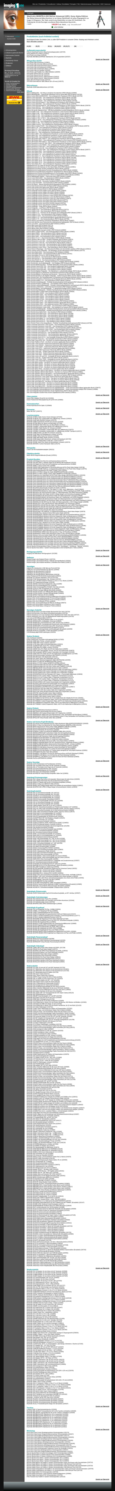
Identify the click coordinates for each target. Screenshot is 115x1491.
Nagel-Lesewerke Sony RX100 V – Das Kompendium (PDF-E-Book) (48, 335)
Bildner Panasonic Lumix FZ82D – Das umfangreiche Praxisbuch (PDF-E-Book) (51, 145)
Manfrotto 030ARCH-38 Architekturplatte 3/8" (40, 797)
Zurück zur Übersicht (102, 59)
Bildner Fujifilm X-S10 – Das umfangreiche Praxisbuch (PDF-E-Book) (48, 115)
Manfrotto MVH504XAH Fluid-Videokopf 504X (41, 958)
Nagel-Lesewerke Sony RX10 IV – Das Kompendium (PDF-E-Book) (47, 332)
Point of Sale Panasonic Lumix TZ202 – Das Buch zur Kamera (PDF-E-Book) (50, 380)
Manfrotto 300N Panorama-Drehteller (38, 821)
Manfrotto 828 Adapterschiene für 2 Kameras (40, 1164)
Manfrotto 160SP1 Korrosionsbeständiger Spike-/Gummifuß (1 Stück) (48, 1049)
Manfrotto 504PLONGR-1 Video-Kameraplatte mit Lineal (44, 856)
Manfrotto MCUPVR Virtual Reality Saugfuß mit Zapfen (43, 488)
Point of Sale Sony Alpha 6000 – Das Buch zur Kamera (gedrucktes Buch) (49, 383)
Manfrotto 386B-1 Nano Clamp (36, 1381)
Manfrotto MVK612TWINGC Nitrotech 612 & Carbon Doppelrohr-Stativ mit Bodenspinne (53, 525)
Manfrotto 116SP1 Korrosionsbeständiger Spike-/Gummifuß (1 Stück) (48, 1013)
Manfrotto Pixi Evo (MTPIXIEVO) (36, 758)
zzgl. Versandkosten (74, 24)
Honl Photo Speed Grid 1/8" (35, 75)
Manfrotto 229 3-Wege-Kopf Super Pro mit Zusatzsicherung (45, 781)
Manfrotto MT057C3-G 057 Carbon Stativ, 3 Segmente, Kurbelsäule (47, 677)
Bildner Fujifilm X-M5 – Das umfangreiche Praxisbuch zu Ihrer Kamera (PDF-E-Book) (53, 113)
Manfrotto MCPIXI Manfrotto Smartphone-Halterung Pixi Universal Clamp (49, 868)
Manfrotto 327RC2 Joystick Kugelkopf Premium (41, 917)
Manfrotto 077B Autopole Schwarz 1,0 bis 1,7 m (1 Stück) (44, 1329)
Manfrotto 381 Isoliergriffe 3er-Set (37, 1128)
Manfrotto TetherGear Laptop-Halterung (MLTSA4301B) (44, 1259)
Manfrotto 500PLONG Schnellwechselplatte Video (42, 849)
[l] (51, 46)
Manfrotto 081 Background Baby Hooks (39, 1331)
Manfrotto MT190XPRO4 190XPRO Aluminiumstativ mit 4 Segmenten (48, 687)
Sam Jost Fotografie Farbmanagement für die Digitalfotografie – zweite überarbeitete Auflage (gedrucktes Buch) (61, 388)
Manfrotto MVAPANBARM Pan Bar (37, 881)
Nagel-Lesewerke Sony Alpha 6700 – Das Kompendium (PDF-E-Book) (48, 331)
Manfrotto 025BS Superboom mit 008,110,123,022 (42, 422)
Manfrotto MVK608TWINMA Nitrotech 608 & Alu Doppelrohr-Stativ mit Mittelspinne (52, 519)
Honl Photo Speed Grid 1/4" (35, 73)
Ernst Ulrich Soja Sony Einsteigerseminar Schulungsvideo (44, 1450)
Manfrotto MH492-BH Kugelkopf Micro (38, 922)
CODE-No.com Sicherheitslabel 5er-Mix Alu (40, 569)
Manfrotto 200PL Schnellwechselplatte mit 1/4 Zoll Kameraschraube (47, 810)
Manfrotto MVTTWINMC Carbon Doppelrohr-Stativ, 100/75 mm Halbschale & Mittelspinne (54, 704)
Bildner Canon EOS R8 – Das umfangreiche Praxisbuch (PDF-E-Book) (48, 108)
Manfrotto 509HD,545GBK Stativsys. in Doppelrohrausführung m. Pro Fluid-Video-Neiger (54, 469)
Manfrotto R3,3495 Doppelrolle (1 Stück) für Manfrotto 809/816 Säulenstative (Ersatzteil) (54, 1250)
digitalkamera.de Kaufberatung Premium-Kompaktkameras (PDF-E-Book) (49, 170)
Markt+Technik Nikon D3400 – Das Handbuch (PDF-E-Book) (45, 293)
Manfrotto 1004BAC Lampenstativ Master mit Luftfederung (44, 426)
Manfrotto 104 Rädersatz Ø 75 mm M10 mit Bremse (42, 1000)
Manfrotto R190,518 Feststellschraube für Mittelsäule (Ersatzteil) (46, 596)
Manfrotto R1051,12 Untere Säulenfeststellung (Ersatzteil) (44, 1235)
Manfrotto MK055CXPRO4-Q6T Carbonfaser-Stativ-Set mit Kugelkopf (48, 733)
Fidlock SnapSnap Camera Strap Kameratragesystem (43, 52)
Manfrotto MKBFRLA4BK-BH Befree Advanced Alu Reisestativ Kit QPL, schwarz (51, 744)
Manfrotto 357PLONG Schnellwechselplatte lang (42, 829)
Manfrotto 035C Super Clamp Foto (37, 975)
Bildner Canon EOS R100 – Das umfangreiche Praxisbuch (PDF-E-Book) (49, 101)
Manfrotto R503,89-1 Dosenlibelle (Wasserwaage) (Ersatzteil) (46, 886)
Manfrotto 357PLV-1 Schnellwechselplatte (39, 830)
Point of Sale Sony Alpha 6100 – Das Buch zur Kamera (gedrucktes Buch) (49, 384)
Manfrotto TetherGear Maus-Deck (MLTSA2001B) (42, 1261)
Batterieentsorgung (86, 4)
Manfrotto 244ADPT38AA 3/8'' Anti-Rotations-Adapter (43, 818)
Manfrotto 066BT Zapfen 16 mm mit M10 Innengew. (42, 1323)
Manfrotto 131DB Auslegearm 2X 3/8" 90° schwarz (42, 1030)
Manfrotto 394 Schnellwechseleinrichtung (39, 837)
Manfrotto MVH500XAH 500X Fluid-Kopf (39, 955)
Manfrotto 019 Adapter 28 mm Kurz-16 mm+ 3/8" (41, 1281)
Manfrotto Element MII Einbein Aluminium (39, 710)
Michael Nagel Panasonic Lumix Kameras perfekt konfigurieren (46, 1473)
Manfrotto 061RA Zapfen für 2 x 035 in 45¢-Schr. (41, 1322)
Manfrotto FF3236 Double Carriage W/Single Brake (42, 593)
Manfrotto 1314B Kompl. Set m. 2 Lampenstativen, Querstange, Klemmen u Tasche (52, 1344)
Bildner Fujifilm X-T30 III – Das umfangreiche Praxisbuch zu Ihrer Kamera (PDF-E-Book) (53, 119)
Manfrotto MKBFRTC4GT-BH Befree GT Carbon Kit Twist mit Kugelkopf (48, 749)
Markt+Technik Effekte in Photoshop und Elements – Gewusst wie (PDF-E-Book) (51, 274)
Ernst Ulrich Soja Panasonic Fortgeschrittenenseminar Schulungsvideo (48, 1447)
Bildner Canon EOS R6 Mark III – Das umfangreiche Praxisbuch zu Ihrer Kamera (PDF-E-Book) (56, 105)
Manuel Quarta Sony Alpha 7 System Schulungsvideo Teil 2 (45, 1459)
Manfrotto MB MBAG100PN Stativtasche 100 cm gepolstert (45, 1414)
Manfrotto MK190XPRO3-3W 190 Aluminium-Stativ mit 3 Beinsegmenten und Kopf (52, 496)
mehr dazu (20, 92)
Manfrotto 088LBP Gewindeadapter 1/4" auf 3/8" (41, 996)
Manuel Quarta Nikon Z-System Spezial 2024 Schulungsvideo (46, 1454)
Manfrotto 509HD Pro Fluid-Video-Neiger (39, 949)
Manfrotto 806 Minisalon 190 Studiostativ (39, 657)
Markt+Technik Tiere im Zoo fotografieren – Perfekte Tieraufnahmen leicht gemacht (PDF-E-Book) (56, 323)
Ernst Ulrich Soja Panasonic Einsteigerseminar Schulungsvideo (46, 1445)
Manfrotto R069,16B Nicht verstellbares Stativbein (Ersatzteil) (45, 1220)
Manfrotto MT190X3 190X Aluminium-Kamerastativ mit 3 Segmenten (48, 683)
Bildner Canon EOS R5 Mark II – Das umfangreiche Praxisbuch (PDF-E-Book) (50, 102)
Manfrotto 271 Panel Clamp (35, 1375)
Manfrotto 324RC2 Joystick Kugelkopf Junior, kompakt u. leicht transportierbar (50, 915)
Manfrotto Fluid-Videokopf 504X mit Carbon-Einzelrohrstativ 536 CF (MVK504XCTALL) (53, 480)
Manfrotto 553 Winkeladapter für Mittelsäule (40, 1147)
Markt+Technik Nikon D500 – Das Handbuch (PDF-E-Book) (45, 294)
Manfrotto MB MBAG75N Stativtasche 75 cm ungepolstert (44, 1420)
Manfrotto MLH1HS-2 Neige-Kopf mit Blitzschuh (41, 1191)
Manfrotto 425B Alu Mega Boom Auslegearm (40, 1136)
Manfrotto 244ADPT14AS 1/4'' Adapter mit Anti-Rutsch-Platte (45, 1098)
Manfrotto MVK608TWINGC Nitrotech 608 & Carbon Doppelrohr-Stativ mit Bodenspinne (53, 518)
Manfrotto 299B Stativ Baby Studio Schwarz (40, 437)
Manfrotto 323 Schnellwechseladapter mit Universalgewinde (45, 826)
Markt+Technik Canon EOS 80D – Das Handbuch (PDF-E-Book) (46, 269)
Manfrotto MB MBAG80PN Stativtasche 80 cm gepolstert (44, 1425)
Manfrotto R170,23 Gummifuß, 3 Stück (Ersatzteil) (42, 1243)
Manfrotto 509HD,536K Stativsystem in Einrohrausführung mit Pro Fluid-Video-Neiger (53, 467)
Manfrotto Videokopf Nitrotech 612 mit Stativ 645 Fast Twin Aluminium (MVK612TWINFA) (54, 543)
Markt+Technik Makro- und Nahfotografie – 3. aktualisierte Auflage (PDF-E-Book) (51, 288)
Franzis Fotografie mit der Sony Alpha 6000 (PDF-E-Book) (44, 200)
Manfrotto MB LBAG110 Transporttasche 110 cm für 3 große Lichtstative (48, 1411)
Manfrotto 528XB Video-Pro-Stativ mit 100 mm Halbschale (44, 649)
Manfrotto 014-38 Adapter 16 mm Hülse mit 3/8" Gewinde (44, 1273)
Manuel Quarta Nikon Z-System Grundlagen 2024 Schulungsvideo (47, 1453)
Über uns (35, 4)
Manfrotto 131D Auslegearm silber (37, 1029)
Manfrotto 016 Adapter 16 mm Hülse (38, 1279)
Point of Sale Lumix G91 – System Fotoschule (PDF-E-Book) (45, 351)
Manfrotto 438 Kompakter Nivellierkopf (38, 845)
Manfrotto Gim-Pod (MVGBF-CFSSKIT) (39, 1180)
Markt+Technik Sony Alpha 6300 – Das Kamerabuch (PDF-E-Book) (47, 315)
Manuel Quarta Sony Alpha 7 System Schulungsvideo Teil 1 (45, 1458)
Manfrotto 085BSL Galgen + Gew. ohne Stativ (41, 1334)
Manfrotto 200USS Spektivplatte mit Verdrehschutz (42, 816)
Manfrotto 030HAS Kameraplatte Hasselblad (40, 799)
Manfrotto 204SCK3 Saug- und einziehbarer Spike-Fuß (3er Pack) (47, 1076)
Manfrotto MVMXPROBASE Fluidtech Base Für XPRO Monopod (46, 1205)
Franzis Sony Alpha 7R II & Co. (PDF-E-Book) (41, 255)
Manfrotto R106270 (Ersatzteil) (36, 1240)
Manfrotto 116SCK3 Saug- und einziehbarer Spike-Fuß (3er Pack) (47, 1012)
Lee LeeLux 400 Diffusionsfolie (36, 618)
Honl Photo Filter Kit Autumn (35, 62)
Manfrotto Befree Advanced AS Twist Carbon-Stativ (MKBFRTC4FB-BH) (48, 726)
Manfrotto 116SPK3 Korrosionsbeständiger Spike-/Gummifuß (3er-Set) (48, 1015)
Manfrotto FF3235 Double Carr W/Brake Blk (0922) (42, 592)
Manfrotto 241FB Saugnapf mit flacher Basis (40, 1093)
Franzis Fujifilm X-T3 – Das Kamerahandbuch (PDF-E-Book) (45, 219)
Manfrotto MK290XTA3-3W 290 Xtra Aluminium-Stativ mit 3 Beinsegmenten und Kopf (52, 507)
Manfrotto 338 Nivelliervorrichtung (37, 827)
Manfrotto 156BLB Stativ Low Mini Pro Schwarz (41, 433)
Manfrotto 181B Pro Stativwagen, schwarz (39, 1062)
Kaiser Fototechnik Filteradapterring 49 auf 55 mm (42, 400)
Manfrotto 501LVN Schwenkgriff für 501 (39, 585)
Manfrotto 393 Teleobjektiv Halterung (38, 1130)
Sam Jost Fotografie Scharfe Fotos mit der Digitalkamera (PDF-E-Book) (48, 392)
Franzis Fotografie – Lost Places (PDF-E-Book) (41, 208)
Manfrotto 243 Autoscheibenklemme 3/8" (39, 768)
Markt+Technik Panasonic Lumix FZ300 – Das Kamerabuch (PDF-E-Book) (49, 306)
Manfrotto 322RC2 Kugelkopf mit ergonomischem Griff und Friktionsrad (48, 914)
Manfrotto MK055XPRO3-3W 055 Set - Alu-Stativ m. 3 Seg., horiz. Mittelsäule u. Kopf (52, 489)
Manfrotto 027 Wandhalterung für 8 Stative (40, 972)
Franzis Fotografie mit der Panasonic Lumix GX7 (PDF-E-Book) (46, 198)
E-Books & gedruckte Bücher (14, 53)
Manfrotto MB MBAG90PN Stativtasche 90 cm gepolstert (44, 1427)
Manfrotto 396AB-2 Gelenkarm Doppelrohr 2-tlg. (41, 584)
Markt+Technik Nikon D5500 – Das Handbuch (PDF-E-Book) (45, 296)
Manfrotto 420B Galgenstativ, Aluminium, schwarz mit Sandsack (46, 439)
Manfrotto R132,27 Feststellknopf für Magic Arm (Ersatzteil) (45, 1404)
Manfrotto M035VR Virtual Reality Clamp (39, 1182)
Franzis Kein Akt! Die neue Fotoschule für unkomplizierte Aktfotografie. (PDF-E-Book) (53, 222)
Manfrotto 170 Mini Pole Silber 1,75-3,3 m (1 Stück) (42, 1351)
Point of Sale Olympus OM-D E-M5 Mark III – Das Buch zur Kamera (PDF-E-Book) (51, 375)
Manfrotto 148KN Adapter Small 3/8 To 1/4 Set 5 (41, 805)
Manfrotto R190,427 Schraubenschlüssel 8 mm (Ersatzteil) (45, 1245)
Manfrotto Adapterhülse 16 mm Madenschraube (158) (43, 1175)
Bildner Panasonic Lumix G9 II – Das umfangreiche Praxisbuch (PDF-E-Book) (50, 146)
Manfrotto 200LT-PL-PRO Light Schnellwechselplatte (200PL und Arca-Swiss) (50, 808)
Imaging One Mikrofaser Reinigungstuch (39, 553)
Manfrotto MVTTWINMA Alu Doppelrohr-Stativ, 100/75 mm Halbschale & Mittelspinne (52, 702)
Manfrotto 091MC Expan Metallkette (38, 1339)
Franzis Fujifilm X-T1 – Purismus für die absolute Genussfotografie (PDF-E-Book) (51, 213)
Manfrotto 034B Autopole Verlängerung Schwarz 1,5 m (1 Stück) (46, 1301)
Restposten (9, 63)
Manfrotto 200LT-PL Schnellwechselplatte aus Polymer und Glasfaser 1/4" (49, 807)
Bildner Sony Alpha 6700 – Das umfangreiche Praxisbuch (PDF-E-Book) (49, 153)
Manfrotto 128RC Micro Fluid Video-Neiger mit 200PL (43, 947)
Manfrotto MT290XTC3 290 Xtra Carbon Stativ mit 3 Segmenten (46, 690)
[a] (28, 46)
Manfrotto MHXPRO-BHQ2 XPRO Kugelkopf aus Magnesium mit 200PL (49, 931)
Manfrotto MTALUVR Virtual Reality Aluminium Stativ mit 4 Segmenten (48, 691)
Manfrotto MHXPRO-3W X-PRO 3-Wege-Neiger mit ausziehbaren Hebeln (49, 787)
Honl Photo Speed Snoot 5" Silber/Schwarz (40, 76)
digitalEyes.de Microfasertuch (36, 571)
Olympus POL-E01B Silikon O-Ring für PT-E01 (41, 606)
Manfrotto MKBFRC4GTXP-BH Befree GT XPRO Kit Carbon (45, 739)
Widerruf (7, 77)
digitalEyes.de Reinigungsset (36, 573)
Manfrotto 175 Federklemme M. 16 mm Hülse (40, 1059)
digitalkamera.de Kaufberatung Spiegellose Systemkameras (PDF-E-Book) (50, 172)
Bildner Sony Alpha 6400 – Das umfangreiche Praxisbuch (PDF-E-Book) (49, 151)
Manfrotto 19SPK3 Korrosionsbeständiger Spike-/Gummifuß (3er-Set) (48, 1073)
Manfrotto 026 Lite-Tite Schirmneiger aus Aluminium (43, 1287)
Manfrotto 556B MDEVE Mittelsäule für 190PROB (42, 1150)
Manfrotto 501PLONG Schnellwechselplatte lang (42, 852)
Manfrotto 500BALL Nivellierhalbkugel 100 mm (41, 1138)
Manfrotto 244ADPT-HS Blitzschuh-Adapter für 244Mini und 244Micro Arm (49, 1097)
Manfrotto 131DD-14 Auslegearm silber (39, 1034)
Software (8, 66)
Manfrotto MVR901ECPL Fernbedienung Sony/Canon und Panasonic (48, 624)
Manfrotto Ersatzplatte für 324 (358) (38, 1179)
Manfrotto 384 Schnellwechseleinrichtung (39, 832)
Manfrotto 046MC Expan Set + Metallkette (39, 1312)
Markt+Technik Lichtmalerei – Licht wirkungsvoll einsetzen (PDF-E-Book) (49, 287)
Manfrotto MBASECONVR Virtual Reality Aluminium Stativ (44, 668)
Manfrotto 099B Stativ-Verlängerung (38, 999)
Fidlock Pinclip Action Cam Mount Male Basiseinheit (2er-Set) (45, 612)
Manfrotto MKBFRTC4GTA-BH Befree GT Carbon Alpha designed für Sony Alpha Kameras (54, 750)
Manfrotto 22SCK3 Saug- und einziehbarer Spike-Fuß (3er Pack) (46, 1084)
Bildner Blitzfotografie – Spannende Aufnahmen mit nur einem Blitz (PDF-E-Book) (51, 94)
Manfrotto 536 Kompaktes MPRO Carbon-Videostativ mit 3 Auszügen (48, 652)
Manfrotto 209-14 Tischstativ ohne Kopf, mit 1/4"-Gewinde (44, 767)
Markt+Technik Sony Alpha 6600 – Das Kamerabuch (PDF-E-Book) (47, 317)
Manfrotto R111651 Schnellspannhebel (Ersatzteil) (42, 1399)
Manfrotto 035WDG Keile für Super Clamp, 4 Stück (42, 1303)
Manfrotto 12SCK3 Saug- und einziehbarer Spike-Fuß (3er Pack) (46, 1026)
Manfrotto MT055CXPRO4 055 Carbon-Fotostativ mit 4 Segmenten (47, 672)
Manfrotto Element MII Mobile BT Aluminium (40, 730)
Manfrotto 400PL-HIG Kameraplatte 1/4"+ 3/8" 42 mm (43, 838)
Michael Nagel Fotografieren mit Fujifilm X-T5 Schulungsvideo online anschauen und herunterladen (57, 1469)
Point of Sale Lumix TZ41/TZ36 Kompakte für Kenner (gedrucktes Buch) (49, 361)
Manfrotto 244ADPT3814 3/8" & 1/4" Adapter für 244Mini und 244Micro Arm (50, 1100)
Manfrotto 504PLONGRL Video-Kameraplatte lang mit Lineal (45, 857)
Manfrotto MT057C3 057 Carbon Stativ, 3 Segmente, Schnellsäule (47, 676)
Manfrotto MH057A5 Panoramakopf (38, 939)
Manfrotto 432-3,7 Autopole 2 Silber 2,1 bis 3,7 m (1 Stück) (44, 1386)
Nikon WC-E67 (31, 411)
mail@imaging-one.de (11, 75)
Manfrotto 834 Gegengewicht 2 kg (37, 1166)
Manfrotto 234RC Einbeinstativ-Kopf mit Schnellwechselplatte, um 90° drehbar (51, 893)
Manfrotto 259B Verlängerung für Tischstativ (40, 1116)
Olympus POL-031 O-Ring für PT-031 (38, 601)
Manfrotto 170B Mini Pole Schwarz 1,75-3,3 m (41, 1353)
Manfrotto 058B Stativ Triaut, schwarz (38, 642)
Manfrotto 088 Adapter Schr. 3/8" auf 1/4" (39, 1337)
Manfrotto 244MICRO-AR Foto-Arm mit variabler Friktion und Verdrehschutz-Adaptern (53, 1108)
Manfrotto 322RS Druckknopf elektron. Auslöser (41, 824)
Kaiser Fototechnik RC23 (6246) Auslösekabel (41, 576)
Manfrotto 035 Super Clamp (35, 974)
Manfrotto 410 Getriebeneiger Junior (38, 902)
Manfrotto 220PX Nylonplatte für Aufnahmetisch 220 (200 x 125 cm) (47, 1370)
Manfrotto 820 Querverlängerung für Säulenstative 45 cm (44, 1160)
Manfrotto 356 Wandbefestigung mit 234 (39, 770)
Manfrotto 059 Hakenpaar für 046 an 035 (39, 1317)
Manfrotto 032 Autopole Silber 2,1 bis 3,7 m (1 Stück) (43, 1288)
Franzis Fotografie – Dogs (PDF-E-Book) (39, 206)
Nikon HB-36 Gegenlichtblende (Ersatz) (39, 455)
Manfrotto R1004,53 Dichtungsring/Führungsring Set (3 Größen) (46, 1223)
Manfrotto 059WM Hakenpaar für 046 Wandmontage (43, 1318)
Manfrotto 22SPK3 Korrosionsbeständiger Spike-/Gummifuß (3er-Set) (48, 1086)
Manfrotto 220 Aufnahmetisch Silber (38, 1367)
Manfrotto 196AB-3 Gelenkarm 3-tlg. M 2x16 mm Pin (43, 1361)
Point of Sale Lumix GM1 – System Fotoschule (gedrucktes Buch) (47, 354)
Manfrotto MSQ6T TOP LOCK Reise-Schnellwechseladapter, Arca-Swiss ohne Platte (52, 878)
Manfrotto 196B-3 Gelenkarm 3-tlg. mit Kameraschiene (43, 1364)
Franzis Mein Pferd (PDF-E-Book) (37, 227)
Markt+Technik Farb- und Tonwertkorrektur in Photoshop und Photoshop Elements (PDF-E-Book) (56, 277)
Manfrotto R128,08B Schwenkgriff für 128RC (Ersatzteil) (44, 882)
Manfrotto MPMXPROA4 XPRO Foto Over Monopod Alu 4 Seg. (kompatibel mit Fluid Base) (54, 714)
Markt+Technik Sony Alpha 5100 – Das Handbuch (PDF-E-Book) (46, 312)
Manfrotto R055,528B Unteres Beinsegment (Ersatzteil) (44, 1218)
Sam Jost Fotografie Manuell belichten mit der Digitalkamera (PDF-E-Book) (50, 391)
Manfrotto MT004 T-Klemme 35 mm (37, 595)
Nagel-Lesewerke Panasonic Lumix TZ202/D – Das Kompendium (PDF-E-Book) (51, 328)
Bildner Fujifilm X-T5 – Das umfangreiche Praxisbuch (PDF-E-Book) (47, 121)
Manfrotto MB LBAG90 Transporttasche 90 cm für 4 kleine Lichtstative (48, 1412)
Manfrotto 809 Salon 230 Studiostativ (38, 772)
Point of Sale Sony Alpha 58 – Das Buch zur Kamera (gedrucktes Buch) (48, 381)
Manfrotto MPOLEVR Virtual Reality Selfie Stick (41, 718)
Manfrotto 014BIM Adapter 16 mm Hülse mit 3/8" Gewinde (44, 1274)
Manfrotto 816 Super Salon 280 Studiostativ (40, 658)
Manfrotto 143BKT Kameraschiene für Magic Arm (42, 1037)
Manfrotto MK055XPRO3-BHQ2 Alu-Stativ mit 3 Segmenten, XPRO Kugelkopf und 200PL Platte (56, 491)
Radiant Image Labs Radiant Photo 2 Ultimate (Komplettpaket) (46, 561)
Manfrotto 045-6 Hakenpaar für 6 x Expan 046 (41, 1310)
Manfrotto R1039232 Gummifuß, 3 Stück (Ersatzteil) (42, 1231)
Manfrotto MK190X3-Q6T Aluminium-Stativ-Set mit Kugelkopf (45, 736)
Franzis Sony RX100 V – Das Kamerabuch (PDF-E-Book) (44, 258)
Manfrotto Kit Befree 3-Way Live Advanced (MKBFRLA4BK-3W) (46, 731)
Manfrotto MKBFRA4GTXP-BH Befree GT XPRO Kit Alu (43, 738)
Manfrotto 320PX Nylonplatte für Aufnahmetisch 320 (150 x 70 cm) (47, 1380)
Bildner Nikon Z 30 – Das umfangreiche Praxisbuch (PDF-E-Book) (47, 127)
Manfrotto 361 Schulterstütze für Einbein (39, 1127)
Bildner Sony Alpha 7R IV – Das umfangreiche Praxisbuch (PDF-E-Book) (49, 162)
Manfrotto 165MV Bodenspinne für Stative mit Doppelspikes (45, 1054)
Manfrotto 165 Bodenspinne (35, 1052)
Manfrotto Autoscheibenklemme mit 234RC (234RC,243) (44, 470)
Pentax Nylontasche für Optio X (36, 405)
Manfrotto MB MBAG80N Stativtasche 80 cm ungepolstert (44, 1423)
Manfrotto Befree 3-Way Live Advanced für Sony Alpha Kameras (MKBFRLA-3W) (51, 725)
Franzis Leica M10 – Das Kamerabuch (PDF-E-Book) (43, 224)
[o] (58, 46)
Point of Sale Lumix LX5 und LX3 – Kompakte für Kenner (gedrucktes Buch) (50, 356)
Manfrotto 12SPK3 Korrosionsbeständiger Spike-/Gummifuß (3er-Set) (48, 1027)
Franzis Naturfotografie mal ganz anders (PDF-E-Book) (43, 230)
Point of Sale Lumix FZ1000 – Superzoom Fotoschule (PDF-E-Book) (47, 345)
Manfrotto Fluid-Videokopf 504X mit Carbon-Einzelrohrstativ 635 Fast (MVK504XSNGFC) (54, 481)
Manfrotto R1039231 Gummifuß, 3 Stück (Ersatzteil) (42, 1229)
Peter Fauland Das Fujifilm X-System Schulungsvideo (43, 1476)
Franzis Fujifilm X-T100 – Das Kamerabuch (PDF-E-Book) (44, 216)
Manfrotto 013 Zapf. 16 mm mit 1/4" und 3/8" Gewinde (43, 967)
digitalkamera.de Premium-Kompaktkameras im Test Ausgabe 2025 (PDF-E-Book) (52, 173)
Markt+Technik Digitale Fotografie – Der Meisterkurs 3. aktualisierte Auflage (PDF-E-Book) (54, 271)
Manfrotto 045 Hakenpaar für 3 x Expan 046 (40, 1309)
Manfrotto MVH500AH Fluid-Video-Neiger (39, 954)
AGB (102, 4)
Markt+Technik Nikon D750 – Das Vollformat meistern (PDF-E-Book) (47, 301)
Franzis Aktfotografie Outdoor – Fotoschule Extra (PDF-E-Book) (46, 176)
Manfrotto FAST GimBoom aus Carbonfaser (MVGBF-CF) (44, 1394)
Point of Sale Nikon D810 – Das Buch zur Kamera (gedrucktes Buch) (48, 369)
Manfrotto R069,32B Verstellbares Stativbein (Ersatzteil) (44, 1221)
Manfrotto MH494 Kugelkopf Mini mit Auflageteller (42, 925)
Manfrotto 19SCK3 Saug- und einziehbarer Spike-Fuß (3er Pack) (46, 1071)
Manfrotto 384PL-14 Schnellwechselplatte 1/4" (41, 834)
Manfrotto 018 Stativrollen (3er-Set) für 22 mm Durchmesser (45, 971)
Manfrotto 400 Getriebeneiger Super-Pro (39, 899)
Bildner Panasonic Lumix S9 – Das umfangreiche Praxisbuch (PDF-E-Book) (50, 148)
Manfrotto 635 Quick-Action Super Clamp (39, 1391)
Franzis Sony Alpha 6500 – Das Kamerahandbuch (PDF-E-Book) (46, 254)
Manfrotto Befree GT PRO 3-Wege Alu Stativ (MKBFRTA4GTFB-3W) (47, 472)
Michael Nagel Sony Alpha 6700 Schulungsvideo (42, 1475)
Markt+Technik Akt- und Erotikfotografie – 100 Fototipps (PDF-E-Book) (48, 263)
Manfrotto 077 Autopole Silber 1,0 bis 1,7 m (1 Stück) (43, 1328)
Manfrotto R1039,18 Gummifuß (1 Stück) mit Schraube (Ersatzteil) (47, 1226)
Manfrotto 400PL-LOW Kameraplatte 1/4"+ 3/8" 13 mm (43, 840)
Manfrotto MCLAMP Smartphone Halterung (40, 867)
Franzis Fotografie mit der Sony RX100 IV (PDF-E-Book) (44, 205)
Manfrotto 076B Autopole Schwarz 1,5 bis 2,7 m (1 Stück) (44, 1326)
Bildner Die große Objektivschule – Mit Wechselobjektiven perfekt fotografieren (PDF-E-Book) (55, 110)
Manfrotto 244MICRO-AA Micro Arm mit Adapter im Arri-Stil (44, 1106)
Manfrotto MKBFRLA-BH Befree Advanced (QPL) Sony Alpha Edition (57, 16)
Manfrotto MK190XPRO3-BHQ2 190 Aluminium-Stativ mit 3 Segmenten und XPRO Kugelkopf (55, 497)
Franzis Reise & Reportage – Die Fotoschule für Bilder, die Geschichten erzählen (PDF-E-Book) (56, 249)
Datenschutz (95, 4)
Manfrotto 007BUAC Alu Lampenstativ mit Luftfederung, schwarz (46, 418)
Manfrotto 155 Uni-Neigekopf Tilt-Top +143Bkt (41, 909)
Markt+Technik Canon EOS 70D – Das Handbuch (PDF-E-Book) (46, 268)
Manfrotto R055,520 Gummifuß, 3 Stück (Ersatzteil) (42, 1216)
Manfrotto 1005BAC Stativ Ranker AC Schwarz (41, 428)
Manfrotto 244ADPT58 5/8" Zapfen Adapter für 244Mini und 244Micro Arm (49, 1103)
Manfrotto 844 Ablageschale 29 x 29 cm (39, 1168)
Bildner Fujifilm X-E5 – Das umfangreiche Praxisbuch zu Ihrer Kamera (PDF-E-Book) (52, 112)
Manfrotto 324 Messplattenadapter (37, 1122)
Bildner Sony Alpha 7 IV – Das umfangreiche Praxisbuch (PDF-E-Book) (48, 154)
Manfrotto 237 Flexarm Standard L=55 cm (39, 577)
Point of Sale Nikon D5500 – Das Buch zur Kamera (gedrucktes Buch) (48, 365)
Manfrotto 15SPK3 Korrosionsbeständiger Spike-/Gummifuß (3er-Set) (48, 1045)
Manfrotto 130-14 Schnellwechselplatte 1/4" (40, 802)
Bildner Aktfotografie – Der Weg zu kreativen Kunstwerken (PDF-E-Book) (49, 93)
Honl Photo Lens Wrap (34, 55)
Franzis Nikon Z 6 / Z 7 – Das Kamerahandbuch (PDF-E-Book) (46, 238)
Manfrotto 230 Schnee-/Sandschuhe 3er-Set (40, 1087)
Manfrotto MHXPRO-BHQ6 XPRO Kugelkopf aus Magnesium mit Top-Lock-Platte (51, 933)
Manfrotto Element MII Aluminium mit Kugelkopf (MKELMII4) (45, 728)
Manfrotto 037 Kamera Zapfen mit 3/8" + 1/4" (40, 980)
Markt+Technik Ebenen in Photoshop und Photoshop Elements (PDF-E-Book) (50, 272)
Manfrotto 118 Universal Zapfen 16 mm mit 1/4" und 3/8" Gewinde (47, 1016)
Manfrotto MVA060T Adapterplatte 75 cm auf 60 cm (42, 1196)
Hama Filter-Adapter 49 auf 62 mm (37, 398)
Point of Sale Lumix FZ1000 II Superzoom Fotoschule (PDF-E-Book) (47, 343)
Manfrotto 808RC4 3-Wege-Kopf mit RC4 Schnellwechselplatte (46, 782)
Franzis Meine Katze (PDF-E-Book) (37, 228)
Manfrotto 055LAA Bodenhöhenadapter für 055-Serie (43, 986)
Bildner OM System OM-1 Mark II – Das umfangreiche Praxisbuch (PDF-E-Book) (51, 138)
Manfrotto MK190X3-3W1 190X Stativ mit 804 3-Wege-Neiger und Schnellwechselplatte (53, 494)
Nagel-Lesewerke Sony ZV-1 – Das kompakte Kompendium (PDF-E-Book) (49, 339)
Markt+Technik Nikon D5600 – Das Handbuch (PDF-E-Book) (45, 298)
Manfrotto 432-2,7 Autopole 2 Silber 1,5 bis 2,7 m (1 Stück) (44, 1383)
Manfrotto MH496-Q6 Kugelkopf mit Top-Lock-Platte (42, 930)
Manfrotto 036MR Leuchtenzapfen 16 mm (39, 1306)
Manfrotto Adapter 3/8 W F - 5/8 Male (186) (40, 1169)
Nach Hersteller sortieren (35, 41)
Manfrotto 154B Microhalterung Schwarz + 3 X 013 (42, 1348)
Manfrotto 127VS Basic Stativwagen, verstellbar (41, 1024)
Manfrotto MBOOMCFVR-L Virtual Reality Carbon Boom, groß (45, 1185)
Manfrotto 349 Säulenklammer (36, 1125)
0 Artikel (13, 36)
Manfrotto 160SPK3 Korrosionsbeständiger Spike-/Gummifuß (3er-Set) (48, 1051)
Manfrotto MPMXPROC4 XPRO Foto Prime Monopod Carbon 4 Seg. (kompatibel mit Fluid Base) (56, 716)
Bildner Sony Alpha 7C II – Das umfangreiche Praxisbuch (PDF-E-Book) (49, 157)
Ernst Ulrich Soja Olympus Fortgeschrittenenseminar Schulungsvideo (48, 1443)
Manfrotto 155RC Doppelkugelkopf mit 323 (40, 912)
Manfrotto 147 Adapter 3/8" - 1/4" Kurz (38, 1345)
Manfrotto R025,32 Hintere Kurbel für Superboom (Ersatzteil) (45, 1210)
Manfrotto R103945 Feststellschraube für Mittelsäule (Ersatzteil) (46, 1232)
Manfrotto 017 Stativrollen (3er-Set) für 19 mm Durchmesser (45, 969)
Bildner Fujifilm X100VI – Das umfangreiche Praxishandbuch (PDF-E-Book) (50, 124)
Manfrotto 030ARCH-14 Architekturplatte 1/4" (40, 796)
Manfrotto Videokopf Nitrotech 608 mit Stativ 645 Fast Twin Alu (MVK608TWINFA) (51, 540)
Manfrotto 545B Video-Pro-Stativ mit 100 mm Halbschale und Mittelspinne (49, 654)
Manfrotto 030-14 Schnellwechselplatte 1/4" (40, 793)
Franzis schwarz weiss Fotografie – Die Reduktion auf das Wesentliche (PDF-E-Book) (53, 250)
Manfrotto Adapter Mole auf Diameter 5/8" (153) (41, 1174)
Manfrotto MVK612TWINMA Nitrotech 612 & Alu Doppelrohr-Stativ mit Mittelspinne (52, 527)
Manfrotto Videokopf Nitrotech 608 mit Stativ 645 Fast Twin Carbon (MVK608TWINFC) (53, 541)
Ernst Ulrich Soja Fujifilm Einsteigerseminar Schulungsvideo (45, 1435)
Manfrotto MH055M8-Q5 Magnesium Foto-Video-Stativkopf (45, 919)
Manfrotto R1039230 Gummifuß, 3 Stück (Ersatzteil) (42, 1227)
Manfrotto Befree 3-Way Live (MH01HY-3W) (40, 784)
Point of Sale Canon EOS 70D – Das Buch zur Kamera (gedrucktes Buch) (49, 340)
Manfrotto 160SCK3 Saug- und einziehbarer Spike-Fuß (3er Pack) (47, 1048)
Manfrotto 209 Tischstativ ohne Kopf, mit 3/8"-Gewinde (43, 765)
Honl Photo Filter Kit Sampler (36, 70)
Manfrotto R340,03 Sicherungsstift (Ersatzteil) (41, 1251)
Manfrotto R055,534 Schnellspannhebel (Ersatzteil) (42, 627)
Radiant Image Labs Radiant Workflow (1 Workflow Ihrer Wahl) (46, 562)
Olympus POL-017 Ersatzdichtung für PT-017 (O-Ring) (43, 599)
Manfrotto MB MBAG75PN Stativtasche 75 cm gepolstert (44, 1422)
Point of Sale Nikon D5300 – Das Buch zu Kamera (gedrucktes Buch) (48, 364)
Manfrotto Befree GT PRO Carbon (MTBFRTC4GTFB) (43, 663)
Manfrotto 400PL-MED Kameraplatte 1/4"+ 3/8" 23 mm (43, 841)
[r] (64, 46)
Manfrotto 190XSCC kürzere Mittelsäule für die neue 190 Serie (46, 1070)
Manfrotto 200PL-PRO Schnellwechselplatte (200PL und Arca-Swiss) (48, 812)
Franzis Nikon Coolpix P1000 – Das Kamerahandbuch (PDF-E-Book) (48, 231)
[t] (69, 46)
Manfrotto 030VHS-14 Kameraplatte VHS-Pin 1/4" (42, 800)
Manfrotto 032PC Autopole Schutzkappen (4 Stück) (42, 1293)
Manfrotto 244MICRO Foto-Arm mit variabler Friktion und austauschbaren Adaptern (52, 1105)
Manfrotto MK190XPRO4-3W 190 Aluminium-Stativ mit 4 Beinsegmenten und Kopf (52, 499)
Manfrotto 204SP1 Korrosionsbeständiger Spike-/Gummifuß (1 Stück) (48, 1078)
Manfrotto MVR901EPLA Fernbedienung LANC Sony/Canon (45, 626)
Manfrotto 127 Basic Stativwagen (37, 1023)
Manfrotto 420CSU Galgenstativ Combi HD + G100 (42, 440)
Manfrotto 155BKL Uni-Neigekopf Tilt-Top (39, 911)
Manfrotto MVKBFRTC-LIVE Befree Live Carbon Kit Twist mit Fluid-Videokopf (50, 756)
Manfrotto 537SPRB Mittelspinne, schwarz (40, 1144)
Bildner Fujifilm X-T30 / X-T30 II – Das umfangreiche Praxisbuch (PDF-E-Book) (51, 118)
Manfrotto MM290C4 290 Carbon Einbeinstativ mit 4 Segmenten (46, 713)
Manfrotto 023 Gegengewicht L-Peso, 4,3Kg (40, 1284)
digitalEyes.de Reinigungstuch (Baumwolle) (40, 574)
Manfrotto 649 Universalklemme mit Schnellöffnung (42, 1392)
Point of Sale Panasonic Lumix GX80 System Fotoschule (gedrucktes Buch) (50, 376)
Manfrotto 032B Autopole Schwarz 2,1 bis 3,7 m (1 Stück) (44, 1290)
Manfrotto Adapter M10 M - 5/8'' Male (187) (40, 1172)
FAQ (78, 4)
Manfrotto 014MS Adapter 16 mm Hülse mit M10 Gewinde (44, 1276)
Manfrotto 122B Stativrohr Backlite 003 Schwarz (41, 1021)
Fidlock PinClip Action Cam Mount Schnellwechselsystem (44, 613)
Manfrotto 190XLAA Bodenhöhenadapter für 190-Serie (43, 1068)
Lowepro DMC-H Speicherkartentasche (39, 1409)
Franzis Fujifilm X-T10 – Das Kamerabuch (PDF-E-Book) (44, 214)
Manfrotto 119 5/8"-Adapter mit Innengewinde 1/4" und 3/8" (45, 1018)
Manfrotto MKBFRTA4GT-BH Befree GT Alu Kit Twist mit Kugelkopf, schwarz (50, 745)
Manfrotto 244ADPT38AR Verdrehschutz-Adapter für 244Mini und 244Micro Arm (51, 1101)
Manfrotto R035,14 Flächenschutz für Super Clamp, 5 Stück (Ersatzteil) (48, 1215)
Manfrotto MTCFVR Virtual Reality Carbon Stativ (41, 693)
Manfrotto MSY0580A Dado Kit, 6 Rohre (39, 1193)
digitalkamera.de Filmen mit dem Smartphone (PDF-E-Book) (45, 168)
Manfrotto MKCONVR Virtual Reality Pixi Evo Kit (41, 711)
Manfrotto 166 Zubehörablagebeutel (38, 1056)
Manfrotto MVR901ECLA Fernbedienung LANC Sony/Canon (45, 623)
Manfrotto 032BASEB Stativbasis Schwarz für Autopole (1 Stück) (46, 1292)
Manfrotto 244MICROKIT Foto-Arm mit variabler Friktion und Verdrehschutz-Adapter (52, 1109)
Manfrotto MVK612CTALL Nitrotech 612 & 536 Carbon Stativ (45, 522)
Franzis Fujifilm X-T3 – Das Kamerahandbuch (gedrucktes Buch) (46, 217)
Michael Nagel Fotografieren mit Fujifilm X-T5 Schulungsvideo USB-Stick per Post (52, 1470)
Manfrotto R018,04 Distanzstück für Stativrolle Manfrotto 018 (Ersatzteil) (48, 1209)
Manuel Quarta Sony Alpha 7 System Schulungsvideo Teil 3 (45, 1461)
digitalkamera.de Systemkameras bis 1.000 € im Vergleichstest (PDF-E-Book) (50, 175)
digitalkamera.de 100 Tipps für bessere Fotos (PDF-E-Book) (45, 165)
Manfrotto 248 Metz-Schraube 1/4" (37, 819)
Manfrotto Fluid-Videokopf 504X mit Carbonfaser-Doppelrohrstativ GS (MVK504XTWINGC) (54, 483)
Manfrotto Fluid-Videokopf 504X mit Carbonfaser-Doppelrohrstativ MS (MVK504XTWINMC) (54, 484)
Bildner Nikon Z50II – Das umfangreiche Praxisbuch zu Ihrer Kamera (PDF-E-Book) (52, 134)
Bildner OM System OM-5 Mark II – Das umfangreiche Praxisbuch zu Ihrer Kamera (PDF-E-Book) (56, 142)
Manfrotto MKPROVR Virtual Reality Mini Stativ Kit (42, 510)
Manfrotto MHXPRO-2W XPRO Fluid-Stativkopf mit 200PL (44, 951)
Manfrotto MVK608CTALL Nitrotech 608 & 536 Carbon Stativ (45, 513)
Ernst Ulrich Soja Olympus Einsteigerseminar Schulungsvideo (46, 1442)
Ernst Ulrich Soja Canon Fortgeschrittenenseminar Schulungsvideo (47, 1434)
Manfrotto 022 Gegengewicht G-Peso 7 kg (40, 1282)
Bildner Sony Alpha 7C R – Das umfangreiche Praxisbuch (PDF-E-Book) (49, 159)
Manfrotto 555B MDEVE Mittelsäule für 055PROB (42, 1149)
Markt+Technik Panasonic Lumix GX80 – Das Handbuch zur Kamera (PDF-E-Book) (52, 307)
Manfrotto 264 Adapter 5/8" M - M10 (38, 1374)
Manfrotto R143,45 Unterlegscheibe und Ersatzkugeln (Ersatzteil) (47, 629)
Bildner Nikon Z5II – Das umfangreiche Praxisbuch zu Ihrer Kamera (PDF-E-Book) (52, 135)
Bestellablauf (65, 4)
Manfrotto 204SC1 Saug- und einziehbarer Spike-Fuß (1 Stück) (46, 1075)
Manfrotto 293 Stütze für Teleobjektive (38, 1119)
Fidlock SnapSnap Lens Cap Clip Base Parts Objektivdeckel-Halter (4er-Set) (50, 615)
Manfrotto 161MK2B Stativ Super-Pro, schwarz (41, 646)
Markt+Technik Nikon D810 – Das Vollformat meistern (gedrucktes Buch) (49, 302)
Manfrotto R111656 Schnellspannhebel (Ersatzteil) (42, 1402)
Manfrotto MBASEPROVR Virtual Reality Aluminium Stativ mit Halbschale (49, 669)
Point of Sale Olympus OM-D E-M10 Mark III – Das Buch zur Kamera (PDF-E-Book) (52, 372)
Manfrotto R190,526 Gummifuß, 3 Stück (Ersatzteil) (42, 1246)
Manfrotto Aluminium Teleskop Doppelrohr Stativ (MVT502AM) (46, 660)
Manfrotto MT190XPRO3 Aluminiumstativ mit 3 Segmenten (45, 685)
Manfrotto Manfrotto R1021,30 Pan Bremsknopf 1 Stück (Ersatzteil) (47, 865)
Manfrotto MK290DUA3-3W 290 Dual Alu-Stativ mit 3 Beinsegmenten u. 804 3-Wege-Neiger (55, 502)
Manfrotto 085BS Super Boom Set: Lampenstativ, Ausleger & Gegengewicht (50, 1333)
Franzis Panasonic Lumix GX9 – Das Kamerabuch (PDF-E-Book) (46, 246)
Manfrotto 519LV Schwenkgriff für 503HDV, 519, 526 (43, 587)
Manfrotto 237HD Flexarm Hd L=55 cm (39, 1090)
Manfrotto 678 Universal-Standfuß (37, 1155)
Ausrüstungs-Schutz (12, 60)
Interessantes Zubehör (13, 55)
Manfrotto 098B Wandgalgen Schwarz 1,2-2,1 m (41, 1340)
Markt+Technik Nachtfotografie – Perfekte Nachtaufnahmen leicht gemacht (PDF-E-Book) (54, 290)
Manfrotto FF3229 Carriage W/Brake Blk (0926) (41, 590)
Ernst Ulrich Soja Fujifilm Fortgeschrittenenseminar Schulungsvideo (47, 1437)
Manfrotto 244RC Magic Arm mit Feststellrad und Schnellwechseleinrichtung (50, 1114)
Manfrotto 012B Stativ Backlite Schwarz (39, 420)
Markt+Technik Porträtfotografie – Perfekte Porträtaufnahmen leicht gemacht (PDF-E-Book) (54, 309)
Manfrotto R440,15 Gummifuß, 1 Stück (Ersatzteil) (42, 1254)
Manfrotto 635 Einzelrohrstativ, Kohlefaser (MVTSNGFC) (44, 655)
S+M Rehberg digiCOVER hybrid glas (38, 632)
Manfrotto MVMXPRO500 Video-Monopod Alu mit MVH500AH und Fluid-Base (50, 530)
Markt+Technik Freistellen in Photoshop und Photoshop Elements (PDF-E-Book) (51, 279)
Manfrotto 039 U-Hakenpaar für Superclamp (40, 983)
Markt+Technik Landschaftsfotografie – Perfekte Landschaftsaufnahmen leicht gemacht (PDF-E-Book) (58, 285)
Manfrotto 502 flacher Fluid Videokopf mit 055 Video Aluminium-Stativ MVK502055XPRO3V (55, 723)
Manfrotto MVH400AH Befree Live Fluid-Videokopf (42, 952)
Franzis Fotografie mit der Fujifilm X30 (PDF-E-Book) (43, 192)
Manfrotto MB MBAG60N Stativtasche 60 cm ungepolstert (44, 1417)
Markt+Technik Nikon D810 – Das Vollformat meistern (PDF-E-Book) (47, 304)
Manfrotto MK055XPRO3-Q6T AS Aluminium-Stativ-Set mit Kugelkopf (48, 734)
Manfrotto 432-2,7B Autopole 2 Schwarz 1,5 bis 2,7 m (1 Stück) (46, 1385)
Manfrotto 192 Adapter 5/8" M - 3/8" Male (39, 1358)
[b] (30, 46)
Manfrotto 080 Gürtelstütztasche (36, 994)
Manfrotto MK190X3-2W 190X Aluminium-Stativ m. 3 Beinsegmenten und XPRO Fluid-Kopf (54, 492)
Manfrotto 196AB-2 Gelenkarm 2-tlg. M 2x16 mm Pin (43, 1359)
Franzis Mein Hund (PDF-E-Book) (37, 225)
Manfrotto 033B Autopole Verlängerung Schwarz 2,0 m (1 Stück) (46, 1298)
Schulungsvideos (11, 50)
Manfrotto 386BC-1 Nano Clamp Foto (38, 466)
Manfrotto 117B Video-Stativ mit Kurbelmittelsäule (42, 644)
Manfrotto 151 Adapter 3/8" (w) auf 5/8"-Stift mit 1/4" (42, 1347)
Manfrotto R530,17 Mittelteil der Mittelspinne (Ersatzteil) (44, 1256)
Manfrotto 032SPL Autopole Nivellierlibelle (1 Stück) (43, 1295)
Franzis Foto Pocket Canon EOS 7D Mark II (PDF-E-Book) (44, 186)
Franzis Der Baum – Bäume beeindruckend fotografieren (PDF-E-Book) (48, 184)
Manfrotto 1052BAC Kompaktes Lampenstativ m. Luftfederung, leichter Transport (51, 431)
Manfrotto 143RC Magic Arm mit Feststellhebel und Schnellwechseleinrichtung (51, 1040)
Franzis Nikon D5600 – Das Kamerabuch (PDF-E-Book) (44, 233)
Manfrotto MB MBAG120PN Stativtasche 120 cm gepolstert (45, 1416)
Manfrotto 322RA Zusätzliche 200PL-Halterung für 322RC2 (45, 823)
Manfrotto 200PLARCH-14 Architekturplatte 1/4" (41, 813)
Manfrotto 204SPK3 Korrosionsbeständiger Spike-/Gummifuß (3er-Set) (48, 1079)
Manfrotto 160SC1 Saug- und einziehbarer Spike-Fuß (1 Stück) (46, 1046)
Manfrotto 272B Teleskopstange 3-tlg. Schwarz (41, 579)
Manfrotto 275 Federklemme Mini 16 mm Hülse (41, 1377)
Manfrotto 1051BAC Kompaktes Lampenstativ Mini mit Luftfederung (47, 429)
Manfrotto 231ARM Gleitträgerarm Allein (39, 1372)
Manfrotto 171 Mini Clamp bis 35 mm (38, 1355)
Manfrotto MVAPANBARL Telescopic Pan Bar (40, 879)
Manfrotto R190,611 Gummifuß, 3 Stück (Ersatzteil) (42, 630)
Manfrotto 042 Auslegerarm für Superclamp (40, 985)
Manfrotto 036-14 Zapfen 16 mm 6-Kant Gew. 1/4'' (42, 978)
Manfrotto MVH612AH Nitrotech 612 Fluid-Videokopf (43, 962)
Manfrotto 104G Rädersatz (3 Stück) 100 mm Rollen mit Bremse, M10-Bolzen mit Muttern (54, 1002)
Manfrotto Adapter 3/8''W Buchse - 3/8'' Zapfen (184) (42, 1171)
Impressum (107, 4)
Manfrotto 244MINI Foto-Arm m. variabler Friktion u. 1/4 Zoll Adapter (47, 1111)
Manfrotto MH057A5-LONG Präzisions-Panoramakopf (43, 940)
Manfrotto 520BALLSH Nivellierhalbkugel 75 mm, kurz (43, 1142)
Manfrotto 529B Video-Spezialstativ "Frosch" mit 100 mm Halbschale (48, 650)
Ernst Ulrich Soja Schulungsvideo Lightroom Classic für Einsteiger (47, 1448)
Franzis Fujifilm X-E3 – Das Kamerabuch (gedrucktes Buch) (45, 209)
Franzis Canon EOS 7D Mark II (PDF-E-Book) (41, 179)
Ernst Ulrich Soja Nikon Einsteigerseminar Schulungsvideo (45, 1439)
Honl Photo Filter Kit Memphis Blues (38, 69)
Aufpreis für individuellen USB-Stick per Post (40, 568)
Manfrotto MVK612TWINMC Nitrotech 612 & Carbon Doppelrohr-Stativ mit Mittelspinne (53, 529)
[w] (75, 46)
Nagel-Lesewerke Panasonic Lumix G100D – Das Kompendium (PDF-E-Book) (51, 324)
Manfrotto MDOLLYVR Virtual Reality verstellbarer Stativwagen (46, 1190)
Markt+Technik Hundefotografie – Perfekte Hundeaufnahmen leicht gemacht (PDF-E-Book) (54, 282)
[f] (39, 46)
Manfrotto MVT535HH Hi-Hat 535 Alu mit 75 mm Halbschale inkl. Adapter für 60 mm (52, 698)
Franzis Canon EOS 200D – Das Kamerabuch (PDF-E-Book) (45, 178)
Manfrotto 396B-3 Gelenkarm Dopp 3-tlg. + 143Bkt (42, 1134)
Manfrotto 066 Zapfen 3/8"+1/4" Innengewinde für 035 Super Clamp (47, 993)
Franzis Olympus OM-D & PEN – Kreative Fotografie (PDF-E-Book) (47, 239)
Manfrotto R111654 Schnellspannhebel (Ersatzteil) (42, 1400)
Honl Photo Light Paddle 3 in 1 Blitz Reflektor (40, 72)
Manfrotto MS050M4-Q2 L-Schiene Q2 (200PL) (41, 870)
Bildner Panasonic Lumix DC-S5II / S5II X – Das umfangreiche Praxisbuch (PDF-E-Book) (54, 143)
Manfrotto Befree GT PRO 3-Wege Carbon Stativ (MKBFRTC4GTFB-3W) (49, 473)
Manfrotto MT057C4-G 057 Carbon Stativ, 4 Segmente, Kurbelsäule (47, 680)
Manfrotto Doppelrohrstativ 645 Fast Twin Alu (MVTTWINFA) (45, 665)
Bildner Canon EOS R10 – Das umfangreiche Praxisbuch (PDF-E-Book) (49, 99)
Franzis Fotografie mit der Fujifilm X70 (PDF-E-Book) (43, 194)
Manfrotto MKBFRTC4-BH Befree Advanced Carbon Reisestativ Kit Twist (49, 747)
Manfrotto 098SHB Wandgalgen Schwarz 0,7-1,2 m (42, 1342)
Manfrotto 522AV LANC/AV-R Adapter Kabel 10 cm (42, 619)
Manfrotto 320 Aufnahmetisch (36, 1378)
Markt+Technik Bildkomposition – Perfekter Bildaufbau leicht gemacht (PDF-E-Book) (52, 265)
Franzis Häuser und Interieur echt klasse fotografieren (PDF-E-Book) (48, 220)
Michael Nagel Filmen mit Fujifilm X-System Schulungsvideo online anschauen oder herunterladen (57, 1465)
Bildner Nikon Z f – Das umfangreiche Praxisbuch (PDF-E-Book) (46, 131)
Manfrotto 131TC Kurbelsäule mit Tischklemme (41, 764)
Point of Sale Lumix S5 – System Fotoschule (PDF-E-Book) (45, 358)
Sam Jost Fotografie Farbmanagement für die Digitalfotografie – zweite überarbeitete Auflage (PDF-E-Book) (59, 389)
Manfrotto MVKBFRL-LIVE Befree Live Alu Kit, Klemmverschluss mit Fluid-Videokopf (52, 753)
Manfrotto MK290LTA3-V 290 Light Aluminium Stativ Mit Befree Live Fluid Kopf (50, 503)
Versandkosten (51, 4)
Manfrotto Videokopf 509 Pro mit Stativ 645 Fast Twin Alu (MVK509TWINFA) (50, 538)
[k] (49, 46)
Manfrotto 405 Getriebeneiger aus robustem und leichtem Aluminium (48, 900)
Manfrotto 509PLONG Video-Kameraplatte (40, 859)
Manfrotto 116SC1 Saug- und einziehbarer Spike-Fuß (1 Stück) (46, 1010)
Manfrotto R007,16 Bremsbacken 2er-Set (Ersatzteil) (43, 1207)
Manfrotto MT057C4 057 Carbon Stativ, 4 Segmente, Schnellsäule (47, 679)
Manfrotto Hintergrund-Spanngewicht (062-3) (40, 1396)
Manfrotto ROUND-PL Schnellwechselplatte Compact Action (45, 887)
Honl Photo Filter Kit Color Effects (37, 64)
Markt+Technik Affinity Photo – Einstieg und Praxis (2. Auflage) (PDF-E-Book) (50, 261)
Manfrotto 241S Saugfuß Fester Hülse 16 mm (40, 1095)
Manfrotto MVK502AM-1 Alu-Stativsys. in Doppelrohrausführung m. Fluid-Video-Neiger (53, 511)
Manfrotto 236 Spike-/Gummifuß (36, 1089)
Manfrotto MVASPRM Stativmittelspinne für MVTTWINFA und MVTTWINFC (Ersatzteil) (53, 1202)
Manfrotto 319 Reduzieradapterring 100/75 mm (41, 1120)
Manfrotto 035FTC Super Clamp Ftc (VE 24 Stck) (41, 977)
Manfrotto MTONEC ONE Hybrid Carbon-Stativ (41, 696)
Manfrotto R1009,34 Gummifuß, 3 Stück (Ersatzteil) (42, 1224)
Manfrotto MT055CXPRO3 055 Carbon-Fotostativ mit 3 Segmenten (47, 671)
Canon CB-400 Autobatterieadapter (38, 449)
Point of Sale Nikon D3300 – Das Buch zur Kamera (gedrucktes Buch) (48, 362)
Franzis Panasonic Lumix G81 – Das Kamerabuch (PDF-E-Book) (46, 241)
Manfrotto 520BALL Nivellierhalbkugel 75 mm (41, 1141)
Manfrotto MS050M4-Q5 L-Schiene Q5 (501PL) (41, 871)
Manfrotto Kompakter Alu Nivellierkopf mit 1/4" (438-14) (43, 864)
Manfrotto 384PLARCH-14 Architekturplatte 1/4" (41, 835)
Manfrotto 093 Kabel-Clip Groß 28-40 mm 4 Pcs (41, 997)
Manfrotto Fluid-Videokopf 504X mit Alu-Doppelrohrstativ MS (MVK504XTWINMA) (51, 478)
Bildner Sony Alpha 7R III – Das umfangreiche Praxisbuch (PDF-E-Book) (49, 160)
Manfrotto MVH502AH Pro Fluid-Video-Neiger (41, 957)
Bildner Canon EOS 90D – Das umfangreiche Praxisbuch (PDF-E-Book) (49, 97)
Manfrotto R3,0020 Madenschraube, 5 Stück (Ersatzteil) (44, 1248)
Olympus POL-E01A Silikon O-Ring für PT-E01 (41, 604)
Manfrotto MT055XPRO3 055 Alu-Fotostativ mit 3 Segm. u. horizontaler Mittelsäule (52, 674)
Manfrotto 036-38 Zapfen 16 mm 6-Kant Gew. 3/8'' (42, 1304)
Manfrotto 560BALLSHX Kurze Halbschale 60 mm (42, 1152)
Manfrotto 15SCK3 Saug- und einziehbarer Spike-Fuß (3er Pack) (46, 1043)
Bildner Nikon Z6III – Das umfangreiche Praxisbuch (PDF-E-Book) (47, 137)
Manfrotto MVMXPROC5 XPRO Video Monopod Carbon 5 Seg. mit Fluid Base (50, 533)
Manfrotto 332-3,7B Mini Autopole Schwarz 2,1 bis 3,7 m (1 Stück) (47, 581)
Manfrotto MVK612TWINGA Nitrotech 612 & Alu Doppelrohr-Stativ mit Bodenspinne (52, 524)
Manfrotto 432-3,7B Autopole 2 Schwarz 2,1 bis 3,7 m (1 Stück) (46, 1388)
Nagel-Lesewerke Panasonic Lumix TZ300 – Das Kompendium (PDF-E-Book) (50, 329)
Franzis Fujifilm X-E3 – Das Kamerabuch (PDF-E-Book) (44, 211)
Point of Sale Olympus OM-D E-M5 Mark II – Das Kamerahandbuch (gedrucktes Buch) (53, 373)
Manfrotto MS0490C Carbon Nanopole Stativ (40, 444)
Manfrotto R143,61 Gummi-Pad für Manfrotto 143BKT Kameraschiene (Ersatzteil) (51, 884)
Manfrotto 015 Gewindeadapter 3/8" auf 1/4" (40, 1277)
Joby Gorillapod (32, 638)
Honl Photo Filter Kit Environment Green (39, 65)
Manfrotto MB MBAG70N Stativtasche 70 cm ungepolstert (44, 1419)
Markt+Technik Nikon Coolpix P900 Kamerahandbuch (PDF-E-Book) (48, 291)
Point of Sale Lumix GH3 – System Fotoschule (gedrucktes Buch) (46, 353)
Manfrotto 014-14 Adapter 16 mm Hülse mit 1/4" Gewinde (44, 1271)
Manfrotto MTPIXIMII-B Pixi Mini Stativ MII (39, 752)
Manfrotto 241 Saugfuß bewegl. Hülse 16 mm (41, 1092)
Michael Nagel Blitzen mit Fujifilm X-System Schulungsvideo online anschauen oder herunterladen (57, 1462)
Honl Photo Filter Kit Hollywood (36, 67)
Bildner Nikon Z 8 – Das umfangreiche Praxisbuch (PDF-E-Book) (46, 129)
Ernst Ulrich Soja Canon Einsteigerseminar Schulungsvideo (45, 1432)
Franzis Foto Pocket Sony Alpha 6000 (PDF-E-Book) (43, 187)
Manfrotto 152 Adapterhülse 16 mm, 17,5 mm (40, 1041)
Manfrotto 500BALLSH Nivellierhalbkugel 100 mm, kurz (44, 1139)
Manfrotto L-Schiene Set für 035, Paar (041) (40, 1397)
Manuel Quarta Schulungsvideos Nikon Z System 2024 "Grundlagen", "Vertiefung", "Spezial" (55, 546)
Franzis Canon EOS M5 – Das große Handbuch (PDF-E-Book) (46, 181)
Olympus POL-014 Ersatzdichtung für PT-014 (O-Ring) (43, 598)
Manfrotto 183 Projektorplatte (36, 1064)
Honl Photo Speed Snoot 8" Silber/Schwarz (40, 78)
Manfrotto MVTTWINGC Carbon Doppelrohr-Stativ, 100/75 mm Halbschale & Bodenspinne (54, 701)
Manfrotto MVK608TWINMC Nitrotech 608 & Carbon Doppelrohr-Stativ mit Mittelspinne (53, 521)
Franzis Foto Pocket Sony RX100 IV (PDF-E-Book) (42, 189)
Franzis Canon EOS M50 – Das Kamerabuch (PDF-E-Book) (45, 183)
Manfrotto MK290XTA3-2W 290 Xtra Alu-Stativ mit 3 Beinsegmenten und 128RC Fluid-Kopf (54, 505)
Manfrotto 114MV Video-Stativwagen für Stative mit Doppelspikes (47, 1008)
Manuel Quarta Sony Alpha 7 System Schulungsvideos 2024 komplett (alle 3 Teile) (52, 548)
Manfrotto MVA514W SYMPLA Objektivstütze (40, 1198)
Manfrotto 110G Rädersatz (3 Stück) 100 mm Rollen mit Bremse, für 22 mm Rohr (51, 1005)
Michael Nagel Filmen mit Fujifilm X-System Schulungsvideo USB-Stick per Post (51, 1467)
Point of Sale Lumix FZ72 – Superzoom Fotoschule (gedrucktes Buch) (48, 348)
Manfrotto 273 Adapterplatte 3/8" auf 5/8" (39, 1117)
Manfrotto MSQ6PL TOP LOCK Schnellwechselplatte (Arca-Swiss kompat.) (49, 876)
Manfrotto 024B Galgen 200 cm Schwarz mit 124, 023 (43, 1285)
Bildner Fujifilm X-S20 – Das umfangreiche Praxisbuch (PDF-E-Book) (48, 116)
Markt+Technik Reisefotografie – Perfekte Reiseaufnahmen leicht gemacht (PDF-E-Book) (54, 310)
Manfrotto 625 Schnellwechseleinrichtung (39, 862)
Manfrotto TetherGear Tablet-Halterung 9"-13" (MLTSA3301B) (45, 1262)
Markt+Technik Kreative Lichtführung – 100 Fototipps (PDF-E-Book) (47, 283)
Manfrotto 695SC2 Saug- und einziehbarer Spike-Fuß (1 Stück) (46, 1157)
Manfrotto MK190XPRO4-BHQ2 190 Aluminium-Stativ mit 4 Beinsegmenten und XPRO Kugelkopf (56, 500)
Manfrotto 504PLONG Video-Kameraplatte (40, 854)
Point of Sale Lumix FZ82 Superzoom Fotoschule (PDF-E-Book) (46, 350)
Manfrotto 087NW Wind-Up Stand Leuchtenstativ (42, 423)
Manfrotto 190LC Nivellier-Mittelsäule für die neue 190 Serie (45, 1067)
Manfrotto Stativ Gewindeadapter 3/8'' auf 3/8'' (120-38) (43, 1257)
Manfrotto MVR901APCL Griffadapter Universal (41, 621)
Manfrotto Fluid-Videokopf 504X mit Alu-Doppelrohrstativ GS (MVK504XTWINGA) (51, 477)
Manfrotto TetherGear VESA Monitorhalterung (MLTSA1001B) (45, 1264)
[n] (55, 46)
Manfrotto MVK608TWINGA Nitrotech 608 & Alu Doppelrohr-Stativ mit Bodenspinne (52, 516)
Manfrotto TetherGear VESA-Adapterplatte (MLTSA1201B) (44, 1265)
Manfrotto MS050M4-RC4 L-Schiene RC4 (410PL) (42, 873)
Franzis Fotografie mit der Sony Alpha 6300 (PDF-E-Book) (44, 201)
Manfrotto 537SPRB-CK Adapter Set (38, 1146)
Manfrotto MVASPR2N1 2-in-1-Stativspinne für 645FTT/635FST (46, 1201)
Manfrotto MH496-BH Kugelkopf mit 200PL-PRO (41, 928)
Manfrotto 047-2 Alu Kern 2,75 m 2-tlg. (38, 1314)
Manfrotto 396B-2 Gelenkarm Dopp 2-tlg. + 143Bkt (42, 1133)
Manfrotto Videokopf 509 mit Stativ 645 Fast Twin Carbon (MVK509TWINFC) (50, 537)
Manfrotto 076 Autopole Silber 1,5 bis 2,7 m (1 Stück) (43, 1325)
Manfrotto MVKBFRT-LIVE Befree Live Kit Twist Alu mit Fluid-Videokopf (48, 755)
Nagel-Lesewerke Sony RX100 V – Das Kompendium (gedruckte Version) (49, 334)
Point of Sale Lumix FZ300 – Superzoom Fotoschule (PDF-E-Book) (47, 347)
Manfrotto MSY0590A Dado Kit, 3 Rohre (39, 1194)
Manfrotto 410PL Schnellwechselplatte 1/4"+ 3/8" (42, 843)
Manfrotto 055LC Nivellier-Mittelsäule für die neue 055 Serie (45, 988)
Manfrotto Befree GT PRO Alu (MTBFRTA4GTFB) (41, 661)
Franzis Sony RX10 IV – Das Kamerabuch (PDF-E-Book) (44, 257)
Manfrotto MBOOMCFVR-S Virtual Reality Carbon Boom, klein (46, 1188)
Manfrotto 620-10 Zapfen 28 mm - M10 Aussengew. (42, 1389)
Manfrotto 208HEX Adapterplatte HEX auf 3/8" (41, 1082)
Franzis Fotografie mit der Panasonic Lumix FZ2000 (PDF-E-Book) (47, 195)
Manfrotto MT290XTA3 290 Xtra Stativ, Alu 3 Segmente (43, 688)
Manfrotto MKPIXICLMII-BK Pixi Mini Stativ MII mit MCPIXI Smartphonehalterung (51, 508)
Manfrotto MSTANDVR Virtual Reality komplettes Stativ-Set (45, 773)
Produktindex (42, 4)
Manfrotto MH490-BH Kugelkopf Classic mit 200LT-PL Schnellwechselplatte (50, 920)
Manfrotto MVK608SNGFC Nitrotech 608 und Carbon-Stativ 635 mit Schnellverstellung (53, 514)
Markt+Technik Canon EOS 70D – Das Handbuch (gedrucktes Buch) (48, 266)
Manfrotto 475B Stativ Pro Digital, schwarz (40, 647)
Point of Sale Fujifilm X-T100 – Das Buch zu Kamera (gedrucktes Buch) (48, 342)
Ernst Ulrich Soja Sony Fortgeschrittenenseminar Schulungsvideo (47, 1451)
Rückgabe (73, 4)
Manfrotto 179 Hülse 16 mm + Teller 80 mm (40, 1060)
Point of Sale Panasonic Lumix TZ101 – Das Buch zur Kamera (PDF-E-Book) (50, 378)
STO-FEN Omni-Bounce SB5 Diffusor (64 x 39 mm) (42, 81)
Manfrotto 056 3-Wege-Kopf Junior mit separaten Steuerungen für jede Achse (50, 779)
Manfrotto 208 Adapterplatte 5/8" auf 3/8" (39, 1081)
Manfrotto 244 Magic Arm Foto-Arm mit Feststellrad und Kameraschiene (48, 464)
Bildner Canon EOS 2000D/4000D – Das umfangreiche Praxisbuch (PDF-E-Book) (52, 96)
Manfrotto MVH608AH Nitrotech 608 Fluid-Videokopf (43, 960)
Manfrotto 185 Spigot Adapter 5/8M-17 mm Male (41, 1356)
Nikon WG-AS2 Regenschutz (36, 80)
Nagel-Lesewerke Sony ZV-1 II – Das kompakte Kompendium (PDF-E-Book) (50, 337)
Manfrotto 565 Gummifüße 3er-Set (37, 1153)
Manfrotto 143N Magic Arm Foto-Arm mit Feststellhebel (43, 1038)
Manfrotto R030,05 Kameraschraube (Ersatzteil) (41, 1212)
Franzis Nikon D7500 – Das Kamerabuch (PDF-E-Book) (44, 235)
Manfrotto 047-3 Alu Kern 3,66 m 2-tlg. (38, 1315)
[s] (66, 46)
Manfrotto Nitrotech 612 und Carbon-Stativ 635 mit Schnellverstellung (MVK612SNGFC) (54, 535)
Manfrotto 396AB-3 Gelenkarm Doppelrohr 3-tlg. (41, 1131)
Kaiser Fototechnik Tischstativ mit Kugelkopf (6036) (42, 639)
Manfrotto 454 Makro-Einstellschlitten (38, 846)
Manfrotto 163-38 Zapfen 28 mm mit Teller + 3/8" (41, 1350)
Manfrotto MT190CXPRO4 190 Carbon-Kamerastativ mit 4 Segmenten (48, 682)
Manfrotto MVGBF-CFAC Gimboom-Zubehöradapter (43, 1204)
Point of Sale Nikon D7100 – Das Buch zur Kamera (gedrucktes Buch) (48, 367)
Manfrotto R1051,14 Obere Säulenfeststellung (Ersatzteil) (44, 1239)
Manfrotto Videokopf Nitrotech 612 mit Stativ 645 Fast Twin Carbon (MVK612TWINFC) (53, 544)
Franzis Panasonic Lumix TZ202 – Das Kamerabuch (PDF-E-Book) (47, 247)
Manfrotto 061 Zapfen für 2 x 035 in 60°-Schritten (42, 1320)
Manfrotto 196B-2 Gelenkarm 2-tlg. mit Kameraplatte (43, 1363)
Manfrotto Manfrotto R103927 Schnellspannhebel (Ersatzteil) (45, 1183)
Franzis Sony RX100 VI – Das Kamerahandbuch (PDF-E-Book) (46, 260)
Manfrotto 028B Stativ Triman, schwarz (38, 641)
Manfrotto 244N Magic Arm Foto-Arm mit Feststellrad (43, 1112)
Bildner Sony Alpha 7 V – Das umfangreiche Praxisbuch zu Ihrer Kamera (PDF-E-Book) (53, 156)
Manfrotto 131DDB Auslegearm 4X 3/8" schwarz (41, 1035)
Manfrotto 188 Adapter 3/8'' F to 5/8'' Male (39, 1065)
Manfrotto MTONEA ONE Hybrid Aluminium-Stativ (42, 694)
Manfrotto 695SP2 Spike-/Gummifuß (38, 1158)
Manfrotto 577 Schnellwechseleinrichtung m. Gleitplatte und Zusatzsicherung (50, 860)
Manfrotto (9, 58)
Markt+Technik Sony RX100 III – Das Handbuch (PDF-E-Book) (46, 320)
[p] (60, 46)
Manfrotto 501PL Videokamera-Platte (38, 851)
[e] (37, 46)
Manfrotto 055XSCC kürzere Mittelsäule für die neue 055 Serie (46, 989)
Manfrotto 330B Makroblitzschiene (37, 87)
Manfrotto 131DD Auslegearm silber (38, 1032)
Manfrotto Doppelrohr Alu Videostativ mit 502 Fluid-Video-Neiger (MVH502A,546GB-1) (53, 475)
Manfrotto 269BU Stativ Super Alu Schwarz (40, 436)
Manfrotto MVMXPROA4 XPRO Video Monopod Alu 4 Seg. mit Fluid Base (49, 532)
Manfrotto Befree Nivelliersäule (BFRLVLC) (40, 1177)
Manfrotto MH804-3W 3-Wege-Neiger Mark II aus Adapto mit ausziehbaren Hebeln (52, 785)
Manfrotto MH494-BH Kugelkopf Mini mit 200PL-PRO (43, 926)
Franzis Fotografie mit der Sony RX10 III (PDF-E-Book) (43, 203)
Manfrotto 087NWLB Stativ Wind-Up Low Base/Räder (43, 425)
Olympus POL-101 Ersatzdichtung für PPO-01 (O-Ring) (43, 603)
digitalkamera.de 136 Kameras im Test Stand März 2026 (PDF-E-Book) (48, 167)
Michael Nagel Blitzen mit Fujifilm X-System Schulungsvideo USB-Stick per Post (51, 1464)
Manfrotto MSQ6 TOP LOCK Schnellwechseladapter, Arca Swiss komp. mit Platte (51, 875)
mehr (29, 24)
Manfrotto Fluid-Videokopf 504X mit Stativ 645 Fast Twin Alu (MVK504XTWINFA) (51, 486)
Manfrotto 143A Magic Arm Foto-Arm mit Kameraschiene (44, 461)
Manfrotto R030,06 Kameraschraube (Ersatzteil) (41, 1213)
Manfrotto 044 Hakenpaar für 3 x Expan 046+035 (42, 1307)
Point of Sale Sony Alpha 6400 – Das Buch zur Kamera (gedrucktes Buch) (49, 386)
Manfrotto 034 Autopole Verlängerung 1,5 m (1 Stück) (43, 1299)
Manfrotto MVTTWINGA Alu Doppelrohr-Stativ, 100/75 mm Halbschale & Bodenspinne (53, 699)
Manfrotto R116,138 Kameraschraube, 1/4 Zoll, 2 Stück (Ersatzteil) (47, 1242)
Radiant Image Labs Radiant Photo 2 (38, 559)
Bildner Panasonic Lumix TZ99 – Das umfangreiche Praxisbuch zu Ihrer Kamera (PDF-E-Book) (56, 149)
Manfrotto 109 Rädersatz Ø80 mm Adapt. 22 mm (41, 1004)
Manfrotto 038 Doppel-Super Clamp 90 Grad (40, 982)
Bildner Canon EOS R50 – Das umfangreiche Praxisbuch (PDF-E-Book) (49, 104)
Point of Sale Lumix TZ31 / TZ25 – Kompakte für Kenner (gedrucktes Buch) (49, 359)
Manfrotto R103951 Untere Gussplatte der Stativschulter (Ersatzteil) (47, 1234)
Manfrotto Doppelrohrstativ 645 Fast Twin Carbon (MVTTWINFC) (46, 666)
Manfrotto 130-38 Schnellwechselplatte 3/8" (40, 804)
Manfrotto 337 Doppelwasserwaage (38, 582)
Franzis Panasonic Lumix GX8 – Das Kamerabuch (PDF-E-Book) (46, 244)
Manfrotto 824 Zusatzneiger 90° (36, 1161)
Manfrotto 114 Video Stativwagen (37, 1007)
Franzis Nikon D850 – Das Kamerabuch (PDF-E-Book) (43, 236)
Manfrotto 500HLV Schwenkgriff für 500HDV (40, 848)
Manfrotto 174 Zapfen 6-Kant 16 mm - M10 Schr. (41, 1057)
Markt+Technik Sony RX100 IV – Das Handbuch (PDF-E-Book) (46, 321)
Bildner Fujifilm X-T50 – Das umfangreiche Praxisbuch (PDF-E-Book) (48, 123)
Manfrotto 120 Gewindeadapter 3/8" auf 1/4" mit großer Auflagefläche (48, 1019)
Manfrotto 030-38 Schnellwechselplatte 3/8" (40, 794)
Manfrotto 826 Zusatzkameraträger (37, 1163)
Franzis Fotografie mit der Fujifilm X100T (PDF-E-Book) (44, 190)
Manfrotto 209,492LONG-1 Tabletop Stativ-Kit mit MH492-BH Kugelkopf (48, 462)
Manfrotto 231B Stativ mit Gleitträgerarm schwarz (42, 434)
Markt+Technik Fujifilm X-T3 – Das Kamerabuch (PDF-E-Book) (46, 280)
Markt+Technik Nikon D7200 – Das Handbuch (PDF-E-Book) (45, 299)
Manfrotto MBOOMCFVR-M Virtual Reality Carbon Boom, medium (47, 1187)
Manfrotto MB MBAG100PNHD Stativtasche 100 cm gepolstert (46, 57)
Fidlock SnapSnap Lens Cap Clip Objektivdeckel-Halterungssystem (47, 616)
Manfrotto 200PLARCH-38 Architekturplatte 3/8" (41, 815)
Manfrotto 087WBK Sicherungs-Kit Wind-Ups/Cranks (43, 1336)
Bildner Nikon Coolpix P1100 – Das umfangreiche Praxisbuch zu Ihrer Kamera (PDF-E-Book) (55, 126)
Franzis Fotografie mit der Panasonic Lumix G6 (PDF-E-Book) (45, 197)
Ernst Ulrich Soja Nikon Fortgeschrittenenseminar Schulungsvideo (47, 1440)
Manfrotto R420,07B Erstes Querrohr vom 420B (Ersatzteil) (45, 1253)
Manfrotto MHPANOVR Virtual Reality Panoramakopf (43, 942)
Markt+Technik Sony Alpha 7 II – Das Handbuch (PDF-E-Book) (46, 318)
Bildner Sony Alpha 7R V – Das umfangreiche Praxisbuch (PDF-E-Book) (49, 164)
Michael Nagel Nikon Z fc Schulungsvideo (40, 1472)
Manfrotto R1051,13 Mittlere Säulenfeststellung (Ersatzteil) (45, 1237)
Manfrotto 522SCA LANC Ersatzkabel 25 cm (40, 588)
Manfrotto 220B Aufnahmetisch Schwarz (39, 1369)
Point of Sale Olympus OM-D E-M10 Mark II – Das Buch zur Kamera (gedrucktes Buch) (53, 370)
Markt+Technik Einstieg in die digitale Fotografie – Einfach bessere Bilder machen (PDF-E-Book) (56, 276)
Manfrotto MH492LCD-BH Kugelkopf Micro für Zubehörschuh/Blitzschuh (49, 923)
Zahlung (59, 4)
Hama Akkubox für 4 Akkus (35, 53)
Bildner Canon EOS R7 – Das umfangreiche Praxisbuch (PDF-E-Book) (48, 107)
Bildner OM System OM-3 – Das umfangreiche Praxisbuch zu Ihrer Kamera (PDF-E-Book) (54, 140)
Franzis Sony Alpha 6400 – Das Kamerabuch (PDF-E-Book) (45, 252)
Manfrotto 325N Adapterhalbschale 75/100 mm (41, 1123)
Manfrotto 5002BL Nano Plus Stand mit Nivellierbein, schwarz (46, 442)
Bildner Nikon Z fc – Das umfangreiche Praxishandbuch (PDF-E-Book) (48, 132)
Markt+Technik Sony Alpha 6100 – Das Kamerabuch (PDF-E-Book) (47, 313)
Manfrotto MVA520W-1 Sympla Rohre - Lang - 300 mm (43, 1199)
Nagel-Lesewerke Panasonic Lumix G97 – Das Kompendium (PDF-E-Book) (50, 326)
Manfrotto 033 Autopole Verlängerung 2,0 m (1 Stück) (43, 1296)
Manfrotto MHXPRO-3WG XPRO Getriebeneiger (41, 903)
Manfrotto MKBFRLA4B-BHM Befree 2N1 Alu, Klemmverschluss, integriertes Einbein (52, 742)
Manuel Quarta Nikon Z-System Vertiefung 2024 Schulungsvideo (46, 1456)
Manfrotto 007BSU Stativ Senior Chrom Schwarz (41, 417)
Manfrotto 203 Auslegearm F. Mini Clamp (39, 1366)
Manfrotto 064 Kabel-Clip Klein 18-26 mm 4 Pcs (41, 991)
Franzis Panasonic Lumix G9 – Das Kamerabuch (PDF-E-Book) (46, 242)
